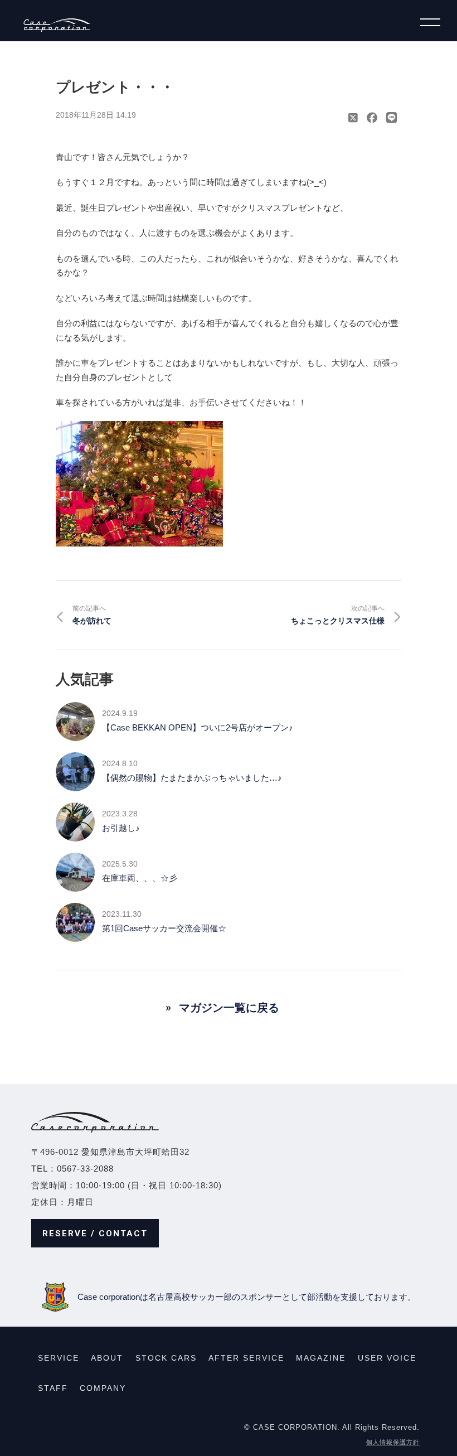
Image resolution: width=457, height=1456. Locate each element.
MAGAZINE (321, 1357)
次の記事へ (338, 614)
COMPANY (103, 1388)
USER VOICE (387, 1357)
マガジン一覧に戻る (229, 1007)
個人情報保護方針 (393, 1442)
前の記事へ (91, 614)
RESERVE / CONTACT (95, 1233)
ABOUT (107, 1357)
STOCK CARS (166, 1357)
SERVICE (58, 1357)
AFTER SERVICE (246, 1357)
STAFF (53, 1388)
